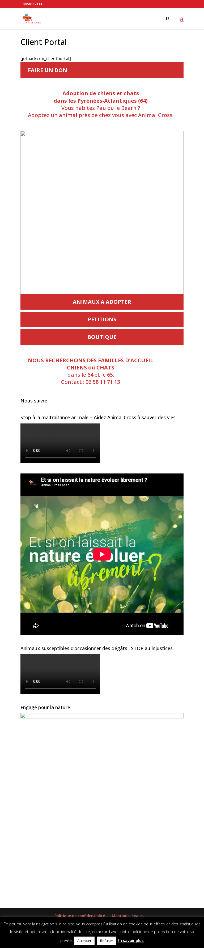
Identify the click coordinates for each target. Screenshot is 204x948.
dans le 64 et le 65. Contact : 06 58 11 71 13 (90, 371)
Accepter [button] (84, 940)
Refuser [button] (106, 940)
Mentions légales (127, 915)
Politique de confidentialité (79, 915)
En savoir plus (130, 940)
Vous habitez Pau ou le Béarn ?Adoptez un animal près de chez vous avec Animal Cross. (100, 104)
